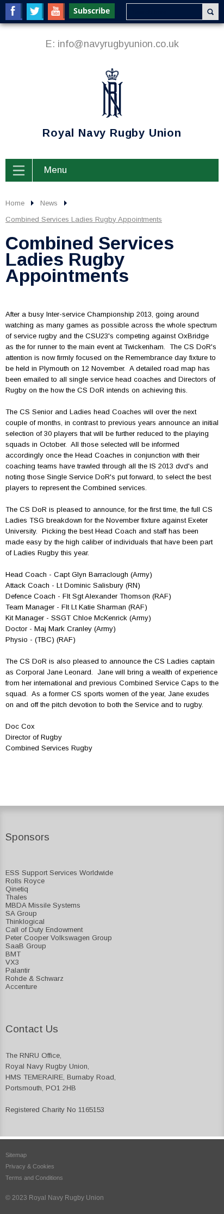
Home (14, 203)
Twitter (35, 11)
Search (210, 11)
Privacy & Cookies (29, 1166)
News (49, 203)
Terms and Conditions (34, 1177)
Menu (55, 170)
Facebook (13, 11)
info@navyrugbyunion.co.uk (118, 43)
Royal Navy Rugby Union (93, 104)
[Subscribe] (92, 10)
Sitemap (16, 1155)
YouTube (56, 11)
